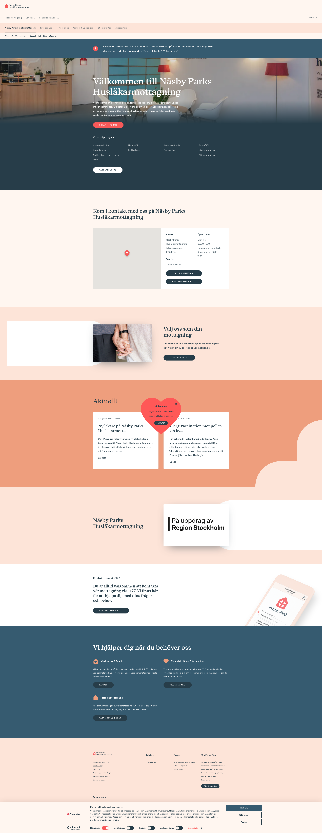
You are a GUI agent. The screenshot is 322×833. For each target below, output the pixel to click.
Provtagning (169, 150)
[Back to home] (17, 6)
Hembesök (133, 145)
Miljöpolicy (97, 769)
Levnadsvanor (99, 150)
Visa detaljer (193, 828)
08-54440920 (173, 264)
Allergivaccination (101, 145)
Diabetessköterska (172, 145)
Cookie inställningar (101, 762)
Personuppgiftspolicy (101, 776)
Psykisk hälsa (134, 150)
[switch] (130, 828)
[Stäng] (176, 404)
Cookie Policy (98, 766)
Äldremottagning (207, 155)
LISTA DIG (161, 423)
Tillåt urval (243, 815)
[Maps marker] (127, 254)
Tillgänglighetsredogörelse (104, 773)
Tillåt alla (244, 808)
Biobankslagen (99, 780)
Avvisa (244, 822)
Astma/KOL (204, 145)
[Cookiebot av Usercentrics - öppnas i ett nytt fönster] (74, 828)
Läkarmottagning (207, 150)
